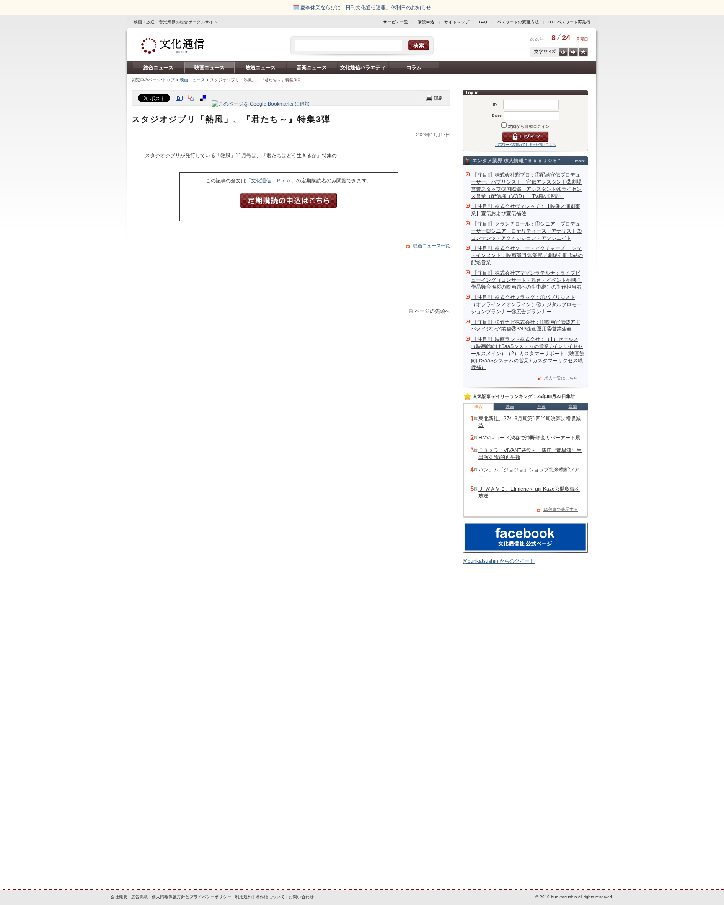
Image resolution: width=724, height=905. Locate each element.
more (580, 161)
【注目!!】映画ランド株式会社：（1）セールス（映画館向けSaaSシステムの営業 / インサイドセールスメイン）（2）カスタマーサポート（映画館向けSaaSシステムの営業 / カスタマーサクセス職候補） (527, 353)
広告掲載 (139, 897)
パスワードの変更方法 (518, 22)
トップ (168, 80)
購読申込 (426, 22)
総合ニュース (158, 67)
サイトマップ (456, 22)
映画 (510, 406)
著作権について (270, 897)
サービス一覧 (395, 22)
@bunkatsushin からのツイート (499, 561)
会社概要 (119, 897)
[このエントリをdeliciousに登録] (203, 104)
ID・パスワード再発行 (569, 22)
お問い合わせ (301, 897)
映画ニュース (209, 67)
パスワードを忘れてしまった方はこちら (525, 145)
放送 (541, 406)
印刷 (434, 98)
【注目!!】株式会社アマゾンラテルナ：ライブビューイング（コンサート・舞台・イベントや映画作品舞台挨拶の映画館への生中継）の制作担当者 (526, 280)
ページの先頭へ (432, 311)
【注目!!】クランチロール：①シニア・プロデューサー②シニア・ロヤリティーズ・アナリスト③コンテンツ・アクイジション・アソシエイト (526, 231)
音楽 (573, 406)
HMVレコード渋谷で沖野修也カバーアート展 (529, 438)
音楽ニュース (312, 67)
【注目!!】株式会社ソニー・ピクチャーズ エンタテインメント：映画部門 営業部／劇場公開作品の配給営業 (527, 255)
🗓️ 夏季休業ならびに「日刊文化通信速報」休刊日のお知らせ (362, 7)
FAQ (483, 22)
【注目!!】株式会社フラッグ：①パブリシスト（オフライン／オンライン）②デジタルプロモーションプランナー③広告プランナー (526, 304)
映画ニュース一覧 (431, 245)
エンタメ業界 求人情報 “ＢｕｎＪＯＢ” (516, 161)
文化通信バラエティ (362, 67)
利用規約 (243, 897)
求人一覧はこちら (561, 378)
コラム (413, 67)
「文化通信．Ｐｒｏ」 (271, 181)
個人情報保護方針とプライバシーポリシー (191, 897)
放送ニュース (261, 67)
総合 (478, 406)
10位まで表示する (560, 509)
